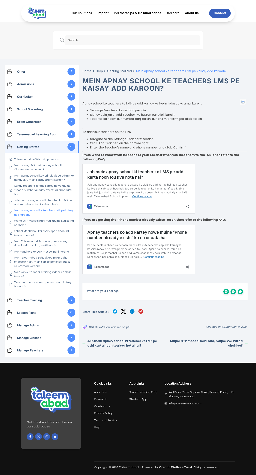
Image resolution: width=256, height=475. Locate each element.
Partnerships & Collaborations (137, 13)
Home (87, 71)
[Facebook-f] (30, 436)
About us (192, 13)
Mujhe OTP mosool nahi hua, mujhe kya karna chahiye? (206, 343)
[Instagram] (46, 436)
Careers (173, 13)
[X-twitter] (38, 436)
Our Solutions (81, 13)
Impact (103, 13)
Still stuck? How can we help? (109, 327)
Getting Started (119, 71)
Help (99, 71)
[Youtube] (55, 436)
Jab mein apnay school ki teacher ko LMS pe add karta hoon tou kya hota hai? (122, 343)
